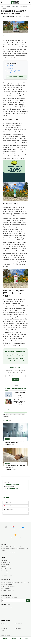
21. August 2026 (15, 444)
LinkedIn (23, 409)
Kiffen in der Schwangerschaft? (7, 590)
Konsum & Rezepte (5, 570)
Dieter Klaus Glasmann (8, 16)
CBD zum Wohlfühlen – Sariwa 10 (16, 358)
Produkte (17, 626)
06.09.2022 (18, 16)
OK (28, 600)
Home (2, 6)
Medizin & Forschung (6, 562)
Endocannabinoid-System (11, 414)
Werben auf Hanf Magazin (6, 607)
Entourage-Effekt (21, 414)
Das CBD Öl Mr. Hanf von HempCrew (17, 361)
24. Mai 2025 (19, 404)
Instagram (8, 409)
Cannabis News (4, 560)
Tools (2, 630)
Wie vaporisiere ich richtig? (6, 584)
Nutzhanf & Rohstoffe (6, 568)
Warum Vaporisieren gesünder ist (8, 586)
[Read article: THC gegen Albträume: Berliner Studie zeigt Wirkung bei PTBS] (15, 457)
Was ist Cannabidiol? (5, 588)
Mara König (9, 444)
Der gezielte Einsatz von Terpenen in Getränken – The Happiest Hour (19, 401)
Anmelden (15, 379)
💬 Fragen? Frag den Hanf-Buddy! (15, 76)
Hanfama (6, 238)
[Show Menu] (1, 2)
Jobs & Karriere (4, 613)
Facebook (18, 409)
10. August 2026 (15, 469)
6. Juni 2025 (20, 397)
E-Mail (26, 638)
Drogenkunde (4, 626)
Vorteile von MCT (11, 68)
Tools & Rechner (4, 615)
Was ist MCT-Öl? (10, 66)
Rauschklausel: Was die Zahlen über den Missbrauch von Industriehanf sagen (15, 582)
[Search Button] (29, 2)
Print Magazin (18, 628)
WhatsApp (5, 638)
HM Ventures (4, 611)
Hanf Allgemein (19, 623)
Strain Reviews (4, 566)
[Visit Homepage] (15, 2)
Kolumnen (3, 623)
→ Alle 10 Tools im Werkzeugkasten (11, 488)
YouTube (13, 409)
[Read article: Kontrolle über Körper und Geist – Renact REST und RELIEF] (8, 394)
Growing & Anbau (5, 564)
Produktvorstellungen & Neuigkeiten (12, 6)
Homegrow (6, 416)
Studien (7, 439)
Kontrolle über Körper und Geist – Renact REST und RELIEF (19, 394)
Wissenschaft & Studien (6, 575)
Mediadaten (3, 609)
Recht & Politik (4, 573)
